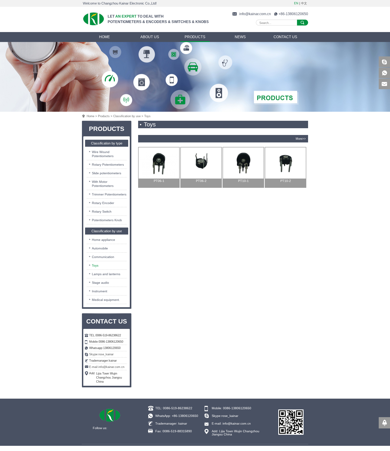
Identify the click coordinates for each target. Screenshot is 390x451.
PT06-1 (159, 181)
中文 (304, 3)
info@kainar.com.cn (255, 14)
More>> (301, 138)
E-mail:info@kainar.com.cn (106, 367)
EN (296, 3)
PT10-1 (243, 181)
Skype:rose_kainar (101, 354)
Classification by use (127, 116)
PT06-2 (201, 181)
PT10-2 (285, 181)
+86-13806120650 (293, 14)
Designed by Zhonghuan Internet (249, 447)
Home (90, 116)
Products (104, 116)
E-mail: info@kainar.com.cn (231, 423)
